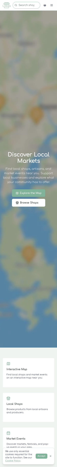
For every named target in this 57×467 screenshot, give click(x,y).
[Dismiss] (50, 456)
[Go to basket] (45, 5)
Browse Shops (29, 202)
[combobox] (26, 5)
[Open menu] (51, 5)
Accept (41, 456)
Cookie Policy (12, 461)
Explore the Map (30, 193)
